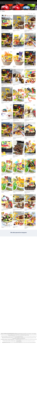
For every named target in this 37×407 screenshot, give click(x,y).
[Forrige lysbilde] (14, 22)
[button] (32, 13)
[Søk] (2, 3)
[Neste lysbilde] (23, 22)
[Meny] (1, 3)
